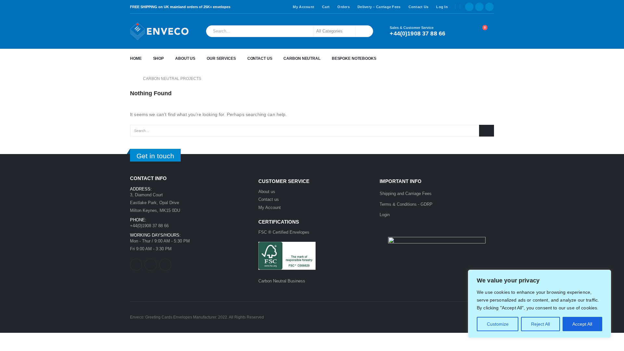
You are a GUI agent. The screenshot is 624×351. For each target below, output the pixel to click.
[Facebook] (469, 7)
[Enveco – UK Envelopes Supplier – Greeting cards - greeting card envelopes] (159, 31)
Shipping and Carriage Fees (406, 193)
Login (385, 214)
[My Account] (463, 31)
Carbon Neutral (301, 58)
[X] (479, 7)
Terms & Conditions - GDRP (406, 204)
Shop (158, 58)
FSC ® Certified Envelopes (283, 232)
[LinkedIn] (489, 7)
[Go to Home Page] (132, 79)
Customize (498, 324)
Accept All (582, 324)
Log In (442, 7)
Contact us (268, 199)
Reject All (540, 324)
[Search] (364, 31)
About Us (185, 58)
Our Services (221, 58)
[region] (539, 304)
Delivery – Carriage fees (379, 7)
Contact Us (419, 7)
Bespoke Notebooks (354, 58)
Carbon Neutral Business (281, 281)
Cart (326, 7)
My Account (303, 7)
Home (136, 58)
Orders (343, 7)
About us (266, 191)
